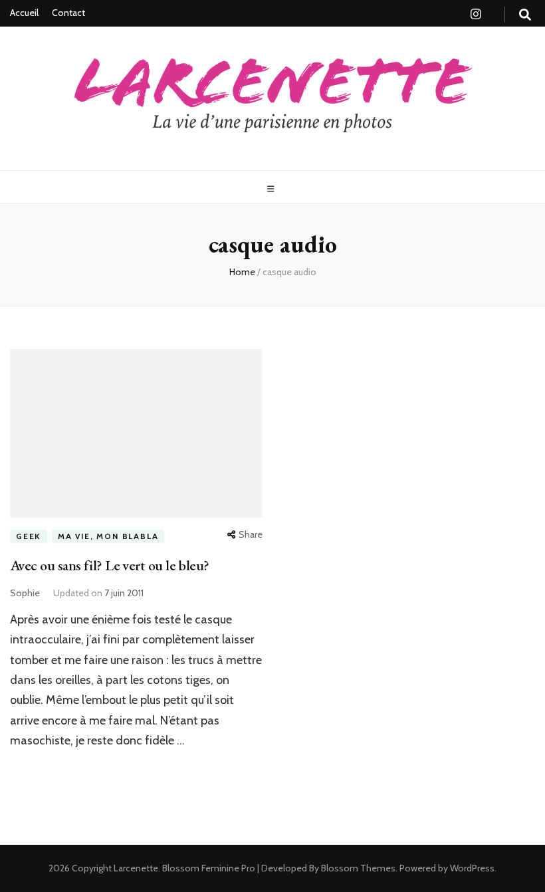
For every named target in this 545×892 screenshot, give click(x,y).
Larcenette (136, 868)
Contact (68, 13)
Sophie (25, 593)
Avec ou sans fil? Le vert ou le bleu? (109, 565)
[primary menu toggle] (272, 189)
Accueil (24, 13)
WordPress (472, 868)
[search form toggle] (525, 15)
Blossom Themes (357, 868)
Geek (28, 536)
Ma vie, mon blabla (108, 536)
